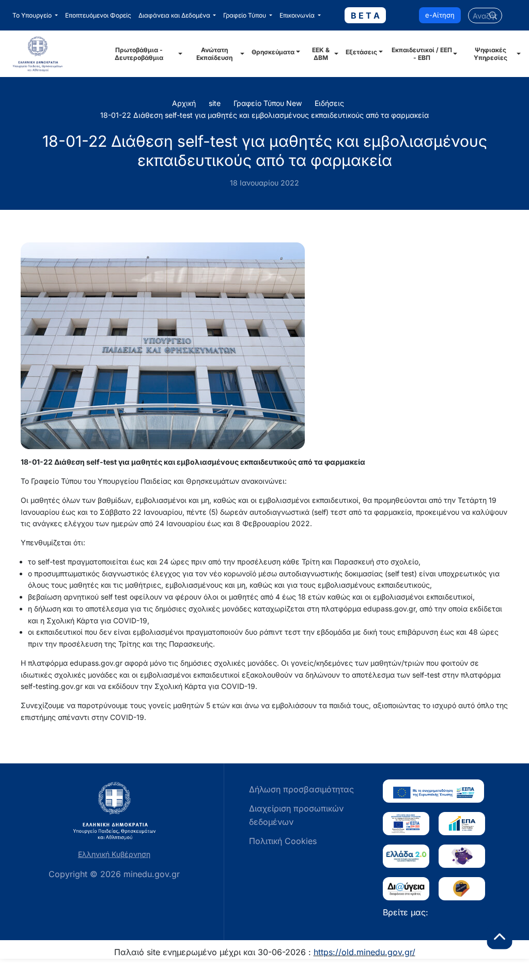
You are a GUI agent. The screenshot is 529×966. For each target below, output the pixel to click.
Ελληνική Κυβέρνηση (114, 854)
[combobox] (485, 15)
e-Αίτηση (440, 15)
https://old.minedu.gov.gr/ (364, 952)
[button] (35, 15)
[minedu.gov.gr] (51, 54)
